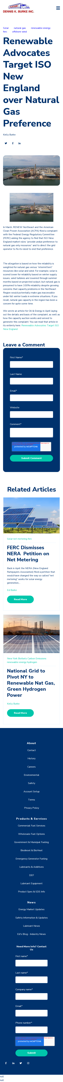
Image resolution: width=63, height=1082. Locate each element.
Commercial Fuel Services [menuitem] (31, 825)
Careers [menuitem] (31, 767)
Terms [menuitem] (31, 799)
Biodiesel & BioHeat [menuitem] (31, 850)
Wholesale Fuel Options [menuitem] (31, 834)
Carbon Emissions (37, 658)
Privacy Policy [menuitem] (31, 808)
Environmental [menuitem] (31, 775)
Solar (6, 28)
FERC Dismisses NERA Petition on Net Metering (28, 553)
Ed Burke (12, 590)
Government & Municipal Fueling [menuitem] (31, 842)
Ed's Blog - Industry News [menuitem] (31, 934)
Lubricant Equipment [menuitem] (31, 883)
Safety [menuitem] (31, 783)
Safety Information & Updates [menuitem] (31, 917)
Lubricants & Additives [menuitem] (31, 867)
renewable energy (40, 28)
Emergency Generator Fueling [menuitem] (31, 858)
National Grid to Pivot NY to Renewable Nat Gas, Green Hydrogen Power (31, 683)
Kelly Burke (9, 134)
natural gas (20, 28)
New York (12, 658)
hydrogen (32, 662)
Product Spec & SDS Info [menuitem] (31, 891)
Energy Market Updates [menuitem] (31, 909)
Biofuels (22, 658)
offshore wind (19, 31)
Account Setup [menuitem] (32, 791)
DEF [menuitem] (31, 875)
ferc (5, 31)
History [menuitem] (31, 758)
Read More (20, 599)
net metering (20, 539)
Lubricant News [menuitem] (31, 926)
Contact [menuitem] (31, 750)
